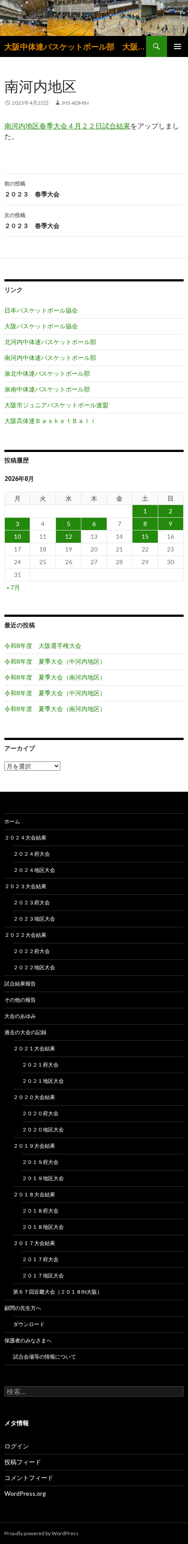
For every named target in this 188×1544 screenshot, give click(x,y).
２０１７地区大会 (43, 1275)
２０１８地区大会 (43, 1227)
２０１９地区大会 (43, 1178)
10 (17, 536)
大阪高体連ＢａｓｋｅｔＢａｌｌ (50, 420)
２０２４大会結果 (25, 837)
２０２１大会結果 (34, 1048)
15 (145, 536)
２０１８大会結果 (34, 1194)
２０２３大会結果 (25, 886)
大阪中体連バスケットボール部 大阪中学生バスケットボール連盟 (75, 46)
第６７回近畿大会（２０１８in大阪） (57, 1291)
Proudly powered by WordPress (41, 1533)
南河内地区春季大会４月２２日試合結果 (67, 125)
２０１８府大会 (40, 1210)
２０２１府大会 (40, 1064)
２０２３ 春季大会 (31, 189)
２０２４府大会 (31, 853)
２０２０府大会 (40, 1113)
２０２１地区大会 (43, 1081)
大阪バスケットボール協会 (41, 326)
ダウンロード (29, 1324)
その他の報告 (20, 999)
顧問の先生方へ (22, 1308)
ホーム (12, 821)
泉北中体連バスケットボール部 (47, 373)
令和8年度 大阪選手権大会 (42, 645)
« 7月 (13, 587)
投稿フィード (22, 1462)
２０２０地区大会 (43, 1129)
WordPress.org (25, 1493)
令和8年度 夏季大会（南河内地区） (55, 677)
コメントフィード (28, 1477)
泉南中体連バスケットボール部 (47, 389)
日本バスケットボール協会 (41, 310)
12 (68, 536)
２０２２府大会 (31, 951)
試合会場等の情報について (44, 1356)
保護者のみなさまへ (28, 1340)
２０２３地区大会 (34, 918)
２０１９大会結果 (34, 1145)
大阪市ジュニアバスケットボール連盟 (56, 405)
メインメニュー (177, 46)
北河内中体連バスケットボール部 (50, 341)
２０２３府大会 (31, 902)
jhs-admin (75, 103)
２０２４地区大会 (34, 870)
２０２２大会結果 (25, 935)
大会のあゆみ (20, 1016)
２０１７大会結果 (34, 1243)
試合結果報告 (20, 983)
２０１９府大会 (40, 1162)
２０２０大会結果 (34, 1097)
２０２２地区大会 (34, 967)
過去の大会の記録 (25, 1032)
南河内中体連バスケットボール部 (50, 357)
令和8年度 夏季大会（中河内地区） (55, 661)
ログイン (16, 1446)
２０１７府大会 (40, 1259)
